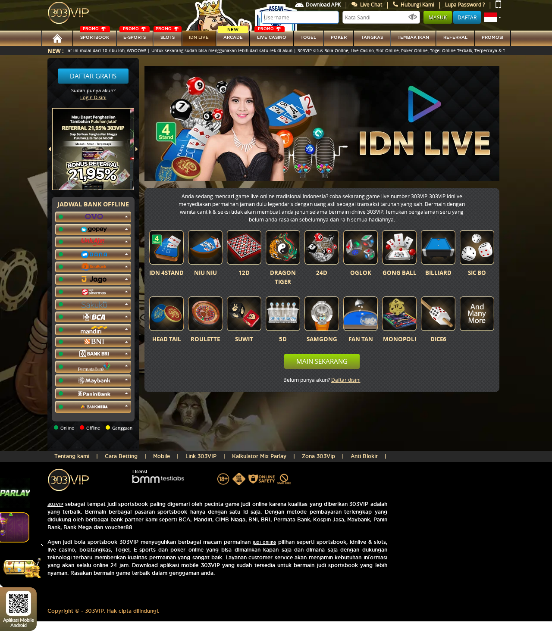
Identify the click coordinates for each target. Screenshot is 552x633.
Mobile (161, 456)
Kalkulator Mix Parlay (259, 456)
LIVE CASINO (271, 35)
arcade (233, 35)
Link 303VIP (200, 456)
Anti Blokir (364, 456)
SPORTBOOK (94, 35)
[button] (493, 17)
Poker (339, 37)
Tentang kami (71, 456)
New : (55, 51)
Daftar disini (346, 379)
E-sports (134, 35)
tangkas (372, 37)
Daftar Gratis (93, 76)
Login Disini (93, 97)
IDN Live (199, 37)
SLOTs (165, 35)
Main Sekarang (322, 361)
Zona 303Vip (318, 456)
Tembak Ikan (413, 37)
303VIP (55, 504)
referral (455, 37)
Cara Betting (121, 456)
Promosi (492, 37)
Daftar (467, 17)
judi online (264, 542)
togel (308, 37)
